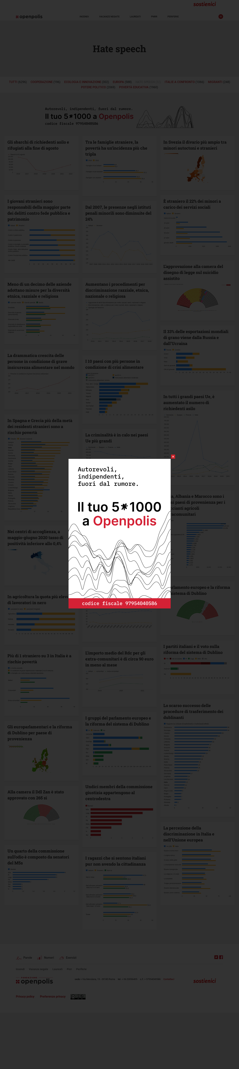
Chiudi (169, 456)
